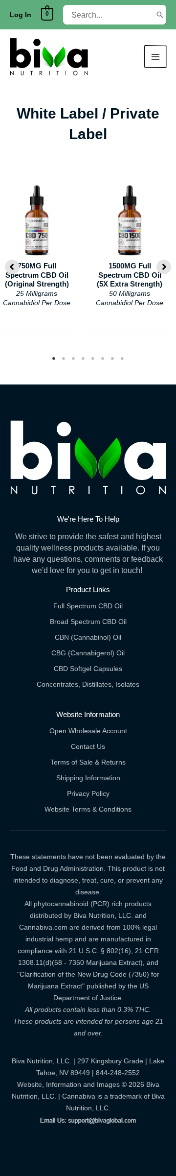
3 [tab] (73, 358)
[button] (12, 267)
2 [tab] (63, 358)
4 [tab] (83, 358)
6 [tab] (103, 358)
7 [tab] (112, 358)
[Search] (160, 14)
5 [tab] (93, 358)
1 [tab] (54, 358)
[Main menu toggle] (155, 57)
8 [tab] (122, 358)
